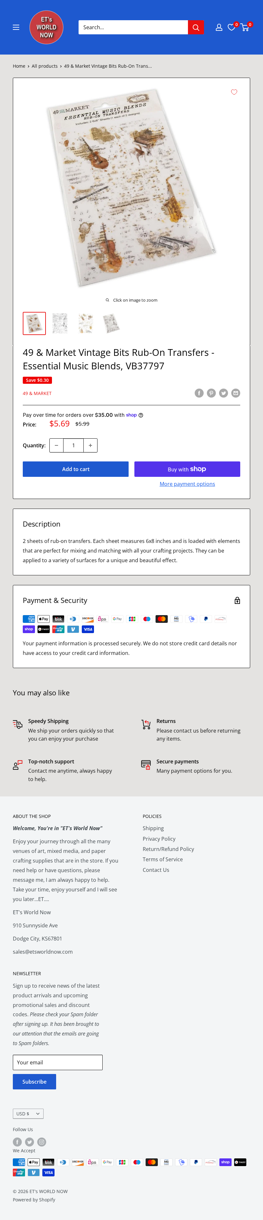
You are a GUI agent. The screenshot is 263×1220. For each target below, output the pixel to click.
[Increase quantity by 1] (90, 445)
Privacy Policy (159, 838)
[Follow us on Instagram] (41, 1141)
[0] (245, 27)
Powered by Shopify (34, 1200)
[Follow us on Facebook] (17, 1141)
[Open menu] (16, 27)
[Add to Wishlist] (234, 92)
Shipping (153, 828)
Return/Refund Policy (168, 849)
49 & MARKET (37, 393)
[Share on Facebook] (199, 393)
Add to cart (75, 469)
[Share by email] (235, 393)
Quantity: (34, 445)
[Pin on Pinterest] (211, 393)
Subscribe (34, 1081)
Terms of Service (163, 859)
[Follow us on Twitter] (29, 1141)
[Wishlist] (231, 27)
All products (45, 66)
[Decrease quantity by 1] (56, 445)
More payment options (187, 483)
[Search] (196, 27)
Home (19, 66)
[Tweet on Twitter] (223, 393)
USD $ (22, 1114)
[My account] (219, 27)
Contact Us (156, 869)
